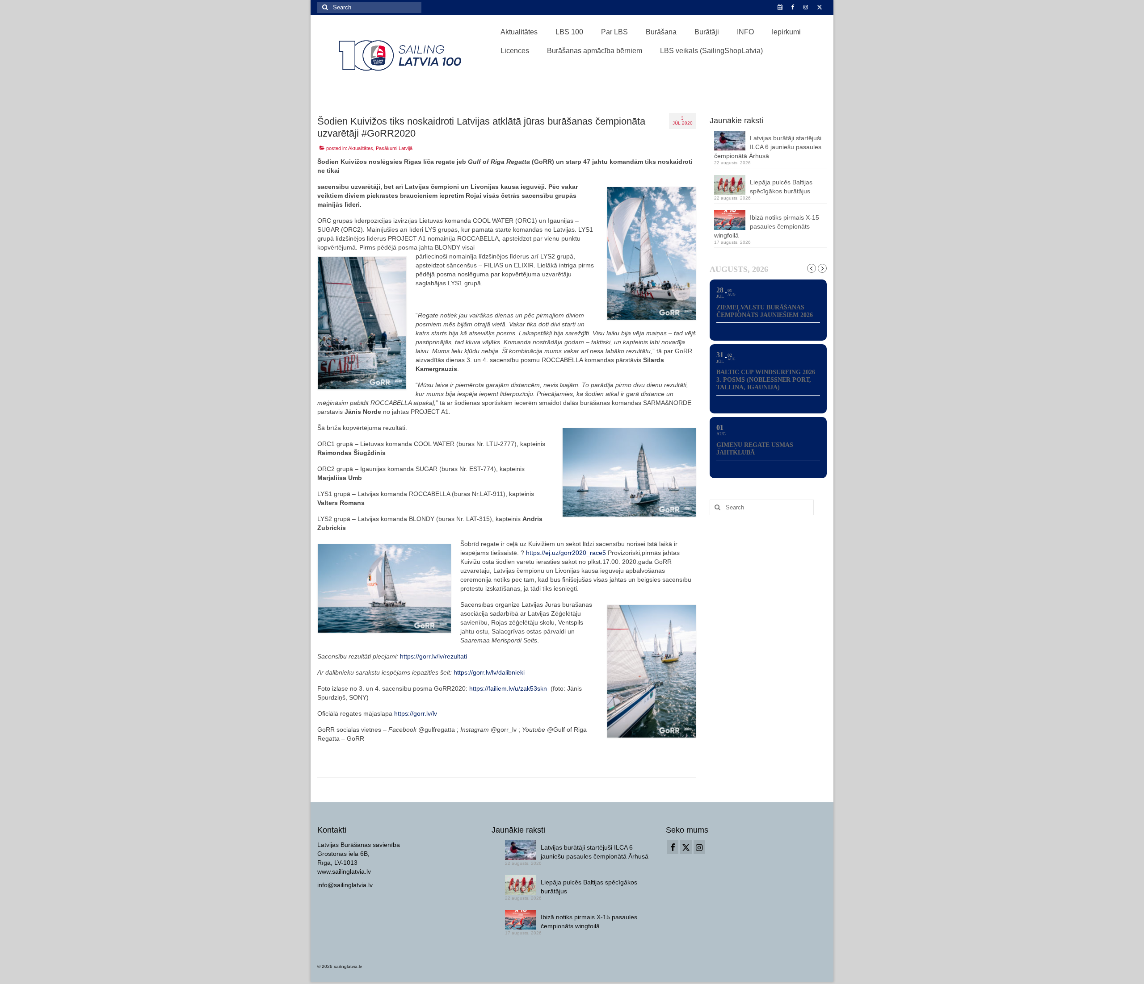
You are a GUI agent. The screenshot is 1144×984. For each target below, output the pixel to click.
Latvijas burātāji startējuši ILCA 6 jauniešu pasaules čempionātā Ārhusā (767, 146)
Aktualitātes (360, 148)
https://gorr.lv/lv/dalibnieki (489, 672)
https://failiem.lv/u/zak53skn (508, 688)
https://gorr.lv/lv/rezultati (433, 656)
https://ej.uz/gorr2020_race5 (567, 552)
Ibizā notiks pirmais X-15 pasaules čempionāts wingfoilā (766, 226)
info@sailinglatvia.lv (345, 884)
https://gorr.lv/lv (415, 713)
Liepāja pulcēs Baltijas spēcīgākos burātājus (781, 187)
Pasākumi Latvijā (394, 148)
